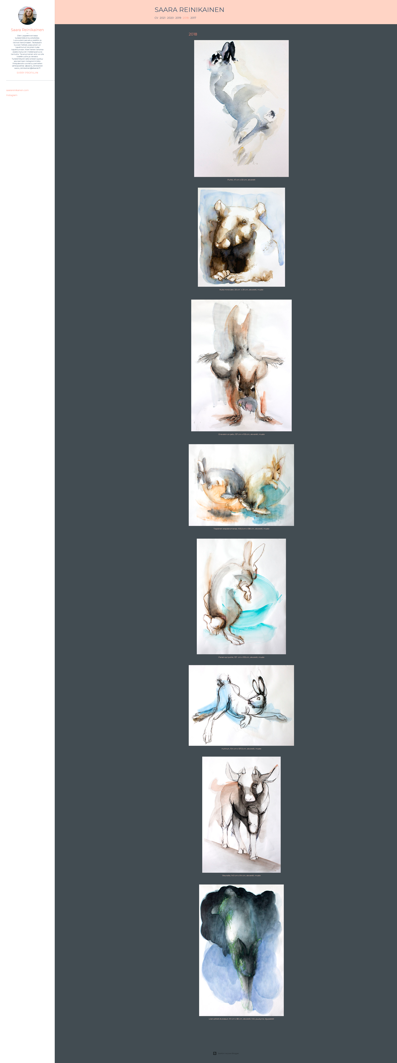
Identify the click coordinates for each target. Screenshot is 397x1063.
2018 (186, 17)
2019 (178, 17)
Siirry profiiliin (27, 72)
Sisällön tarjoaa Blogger (228, 1053)
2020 (170, 17)
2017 (193, 17)
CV (156, 17)
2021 (162, 17)
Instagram (11, 95)
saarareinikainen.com (17, 90)
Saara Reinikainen (189, 10)
